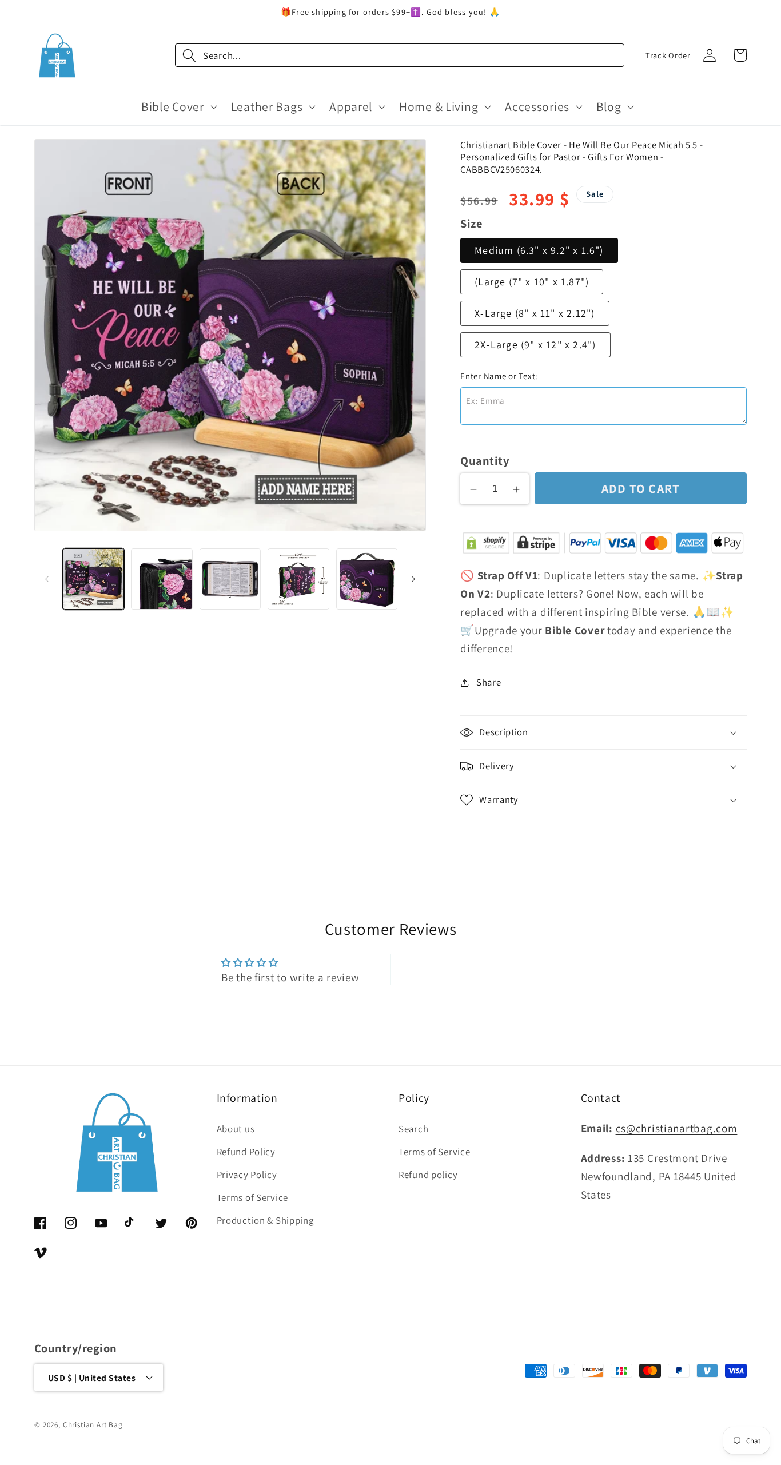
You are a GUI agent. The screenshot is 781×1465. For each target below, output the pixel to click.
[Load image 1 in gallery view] (93, 579)
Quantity (484, 461)
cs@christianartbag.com (677, 1128)
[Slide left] (46, 578)
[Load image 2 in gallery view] (161, 579)
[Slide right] (413, 578)
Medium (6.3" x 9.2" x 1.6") (539, 250)
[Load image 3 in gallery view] (230, 579)
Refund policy (428, 1175)
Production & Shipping (265, 1221)
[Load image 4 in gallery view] (298, 579)
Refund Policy (246, 1152)
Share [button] (488, 682)
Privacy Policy (247, 1175)
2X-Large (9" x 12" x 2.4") (535, 344)
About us (236, 1129)
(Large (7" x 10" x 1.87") (532, 281)
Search (413, 1129)
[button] (178, 106)
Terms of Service (253, 1198)
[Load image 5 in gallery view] (366, 579)
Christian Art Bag (93, 1424)
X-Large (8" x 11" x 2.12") (535, 313)
